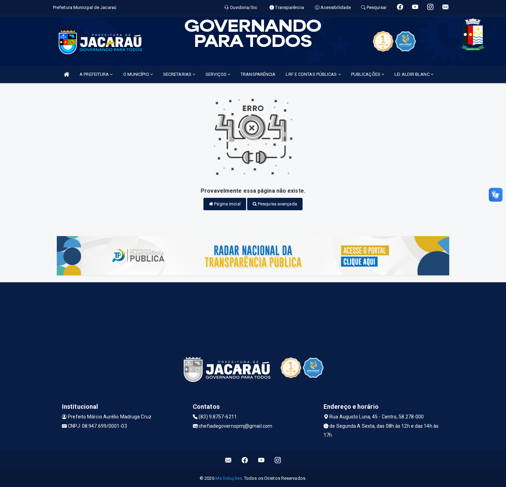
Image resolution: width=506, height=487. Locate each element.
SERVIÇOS (216, 74)
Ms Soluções (228, 478)
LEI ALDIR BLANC (412, 74)
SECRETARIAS (177, 74)
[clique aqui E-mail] (228, 460)
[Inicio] (66, 74)
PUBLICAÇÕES (366, 74)
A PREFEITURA (95, 74)
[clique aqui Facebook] (245, 460)
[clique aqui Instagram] (278, 460)
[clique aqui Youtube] (261, 460)
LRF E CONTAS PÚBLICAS (312, 74)
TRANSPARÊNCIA (258, 74)
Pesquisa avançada (277, 203)
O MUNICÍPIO (136, 74)
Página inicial (227, 203)
